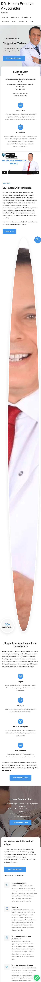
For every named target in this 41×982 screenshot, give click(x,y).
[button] (37, 978)
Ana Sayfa (5, 17)
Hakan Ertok (15, 17)
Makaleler (21, 22)
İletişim (14, 22)
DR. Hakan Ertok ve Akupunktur (17, 6)
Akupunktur (25, 17)
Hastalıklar (5, 22)
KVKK (31, 22)
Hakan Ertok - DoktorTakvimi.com (14, 875)
